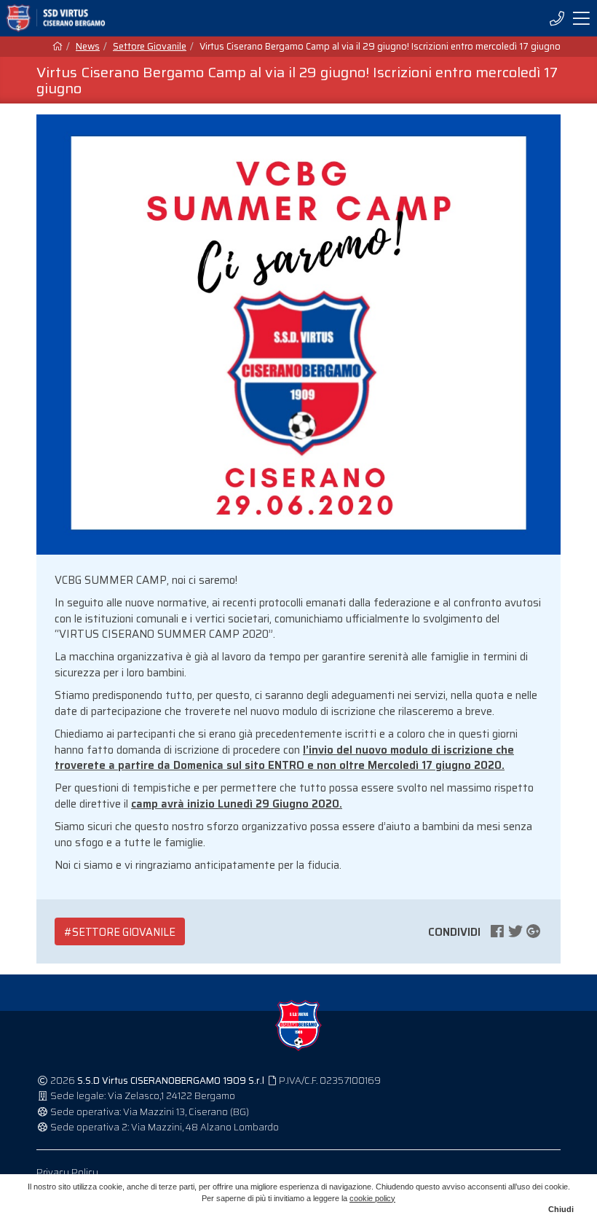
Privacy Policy (67, 1172)
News (88, 46)
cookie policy (372, 1198)
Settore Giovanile (149, 46)
